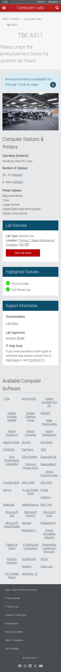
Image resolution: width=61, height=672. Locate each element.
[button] (4, 8)
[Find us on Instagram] (25, 667)
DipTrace (27, 449)
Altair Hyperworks (49, 422)
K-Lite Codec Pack (30, 491)
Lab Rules (12, 323)
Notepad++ (29, 530)
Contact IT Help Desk (15, 615)
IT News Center (12, 598)
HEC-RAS (46, 482)
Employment (11, 623)
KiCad (44, 490)
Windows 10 (29, 573)
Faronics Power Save (30, 466)
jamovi (7, 490)
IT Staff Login (12, 606)
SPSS (44, 559)
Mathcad (8, 504)
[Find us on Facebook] (19, 667)
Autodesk (46, 442)
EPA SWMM (29, 457)
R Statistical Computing (30, 546)
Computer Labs (32, 19)
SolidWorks (29, 559)
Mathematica (30, 504)
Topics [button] (40, 2)
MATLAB (46, 504)
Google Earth (11, 482)
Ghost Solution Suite (49, 473)
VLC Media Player (12, 575)
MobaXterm (48, 523)
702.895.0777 (36, 360)
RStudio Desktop (12, 560)
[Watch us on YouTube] (41, 667)
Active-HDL (29, 398)
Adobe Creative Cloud (30, 416)
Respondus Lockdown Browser (49, 548)
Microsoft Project (30, 513)
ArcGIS (26, 442)
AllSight (45, 413)
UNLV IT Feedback (14, 640)
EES (43, 449)
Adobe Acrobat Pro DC (49, 402)
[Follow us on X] (35, 667)
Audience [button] (53, 2)
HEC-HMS (28, 482)
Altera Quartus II (12, 433)
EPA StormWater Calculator (12, 460)
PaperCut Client (12, 546)
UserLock (47, 566)
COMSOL (9, 449)
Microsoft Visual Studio (12, 524)
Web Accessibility (14, 632)
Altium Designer (30, 433)
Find (57, 8)
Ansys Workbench (49, 433)
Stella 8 (26, 566)
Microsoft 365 (12, 513)
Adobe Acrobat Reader (12, 416)
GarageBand (48, 464)
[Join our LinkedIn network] (30, 667)
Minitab (26, 523)
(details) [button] (17, 174)
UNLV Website (12, 648)
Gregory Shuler (15, 338)
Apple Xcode (11, 442)
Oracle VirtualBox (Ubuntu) (49, 534)
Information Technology (5, 2)
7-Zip (6, 398)
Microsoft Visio (49, 513)
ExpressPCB (48, 457)
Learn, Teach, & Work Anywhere (21, 590)
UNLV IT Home (10, 19)
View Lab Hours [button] (22, 252)
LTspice (45, 497)
